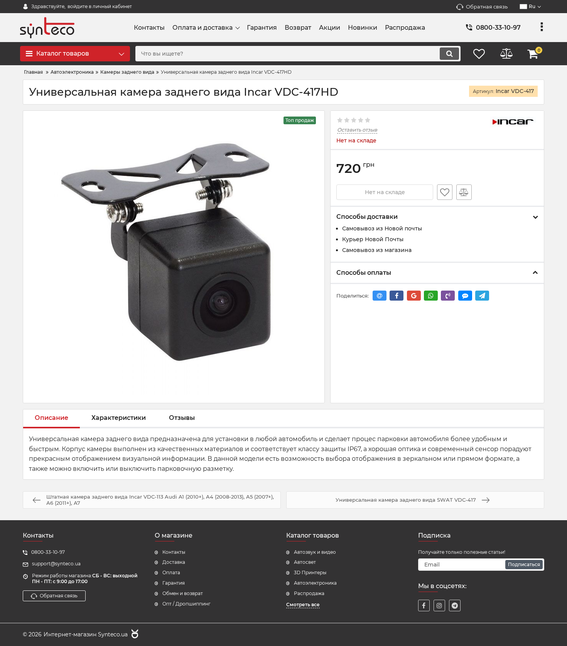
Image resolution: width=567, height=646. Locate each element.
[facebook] (424, 605)
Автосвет (305, 562)
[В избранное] (444, 192)
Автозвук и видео (315, 552)
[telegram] (455, 605)
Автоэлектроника (315, 583)
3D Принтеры (310, 572)
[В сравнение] (464, 192)
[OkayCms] (134, 635)
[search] (449, 53)
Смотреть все (303, 604)
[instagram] (439, 605)
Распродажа (309, 593)
